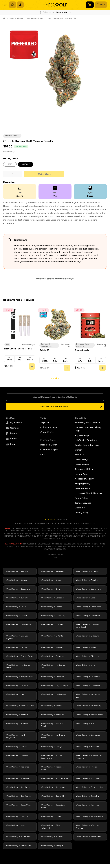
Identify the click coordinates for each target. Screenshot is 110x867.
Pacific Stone (46, 344)
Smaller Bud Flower (35, 18)
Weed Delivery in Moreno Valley (89, 715)
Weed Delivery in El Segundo (88, 636)
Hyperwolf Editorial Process (88, 493)
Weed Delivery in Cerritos (86, 598)
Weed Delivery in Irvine (85, 665)
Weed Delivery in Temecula (87, 805)
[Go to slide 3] (56, 378)
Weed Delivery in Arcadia (17, 580)
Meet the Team (82, 489)
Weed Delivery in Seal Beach (18, 796)
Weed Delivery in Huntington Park (53, 666)
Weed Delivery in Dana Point (88, 616)
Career (78, 450)
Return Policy (81, 498)
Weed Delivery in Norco (86, 723)
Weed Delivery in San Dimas (18, 787)
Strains (13, 439)
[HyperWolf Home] (55, 5)
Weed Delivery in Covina (16, 616)
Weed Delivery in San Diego (88, 778)
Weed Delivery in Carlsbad (52, 598)
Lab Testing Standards (86, 440)
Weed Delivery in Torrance (17, 816)
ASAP (10, 164)
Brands (13, 433)
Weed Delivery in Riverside (87, 767)
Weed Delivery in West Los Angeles (87, 826)
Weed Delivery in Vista (15, 825)
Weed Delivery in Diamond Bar (19, 624)
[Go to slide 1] (51, 378)
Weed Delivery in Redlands (17, 767)
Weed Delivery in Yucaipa (52, 846)
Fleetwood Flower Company (12, 345)
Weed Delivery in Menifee (51, 706)
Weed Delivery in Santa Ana (53, 787)
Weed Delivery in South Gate (18, 805)
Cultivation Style (48, 427)
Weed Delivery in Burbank (17, 598)
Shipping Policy (82, 484)
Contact (14, 428)
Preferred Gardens (12, 136)
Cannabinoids (47, 432)
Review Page (81, 474)
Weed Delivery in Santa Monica (89, 787)
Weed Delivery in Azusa (51, 580)
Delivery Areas (82, 464)
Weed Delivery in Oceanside (88, 735)
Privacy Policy (81, 513)
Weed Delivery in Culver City (53, 616)
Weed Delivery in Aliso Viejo (52, 571)
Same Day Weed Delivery (87, 423)
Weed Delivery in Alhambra (17, 571)
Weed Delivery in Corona (51, 607)
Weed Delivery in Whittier (51, 837)
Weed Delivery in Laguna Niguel (54, 685)
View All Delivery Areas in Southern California (55, 397)
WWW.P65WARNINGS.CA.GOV (55, 549)
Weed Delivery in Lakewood (88, 685)
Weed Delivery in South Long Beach (53, 806)
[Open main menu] (5, 4)
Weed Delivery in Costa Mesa (88, 607)
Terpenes (44, 423)
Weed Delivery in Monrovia (17, 715)
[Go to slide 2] (53, 378)
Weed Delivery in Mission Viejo (89, 706)
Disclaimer (80, 508)
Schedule (26, 164)
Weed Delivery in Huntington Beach (18, 666)
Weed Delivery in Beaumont (18, 589)
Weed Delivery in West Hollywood (50, 826)
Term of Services (83, 503)
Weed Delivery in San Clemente (54, 778)
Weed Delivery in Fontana (52, 647)
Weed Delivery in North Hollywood (15, 736)
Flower (20, 18)
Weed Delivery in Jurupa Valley (19, 677)
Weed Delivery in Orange (51, 747)
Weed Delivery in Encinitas (17, 647)
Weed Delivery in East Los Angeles (17, 637)
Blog (12, 444)
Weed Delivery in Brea (50, 589)
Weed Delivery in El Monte (52, 636)
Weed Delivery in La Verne (17, 685)
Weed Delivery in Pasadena (88, 747)
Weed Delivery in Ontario (16, 747)
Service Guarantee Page (87, 445)
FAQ (42, 455)
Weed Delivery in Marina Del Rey (20, 706)
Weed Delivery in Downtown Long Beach (88, 625)
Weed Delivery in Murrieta (17, 723)
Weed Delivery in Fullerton (87, 647)
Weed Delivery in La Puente (88, 677)
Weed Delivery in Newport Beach (52, 725)
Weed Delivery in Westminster (18, 837)
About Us (79, 455)
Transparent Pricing (84, 469)
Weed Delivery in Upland (51, 816)
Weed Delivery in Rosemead (18, 778)
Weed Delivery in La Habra (52, 677)
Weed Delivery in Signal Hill (52, 796)
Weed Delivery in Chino (16, 607)
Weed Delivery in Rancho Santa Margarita (89, 756)
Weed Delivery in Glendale (52, 656)
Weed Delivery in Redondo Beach (52, 768)
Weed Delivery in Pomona (17, 755)
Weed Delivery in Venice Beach (89, 816)
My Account (16, 423)
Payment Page (82, 436)
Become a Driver (48, 445)
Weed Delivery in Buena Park (88, 589)
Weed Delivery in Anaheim (87, 571)
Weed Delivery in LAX (15, 694)
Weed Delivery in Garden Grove (19, 656)
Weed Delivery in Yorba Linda (18, 846)
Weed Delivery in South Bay (88, 796)
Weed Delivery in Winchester (88, 837)
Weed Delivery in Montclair (52, 715)
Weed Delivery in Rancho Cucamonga (51, 756)
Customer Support (49, 450)
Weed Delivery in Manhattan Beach (88, 695)
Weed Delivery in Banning (87, 580)
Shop (11, 18)
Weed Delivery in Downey (52, 624)
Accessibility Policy (84, 479)
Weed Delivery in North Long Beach (53, 736)
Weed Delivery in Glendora (87, 656)
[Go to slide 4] (58, 378)
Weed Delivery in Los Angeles (53, 694)
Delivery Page (81, 460)
